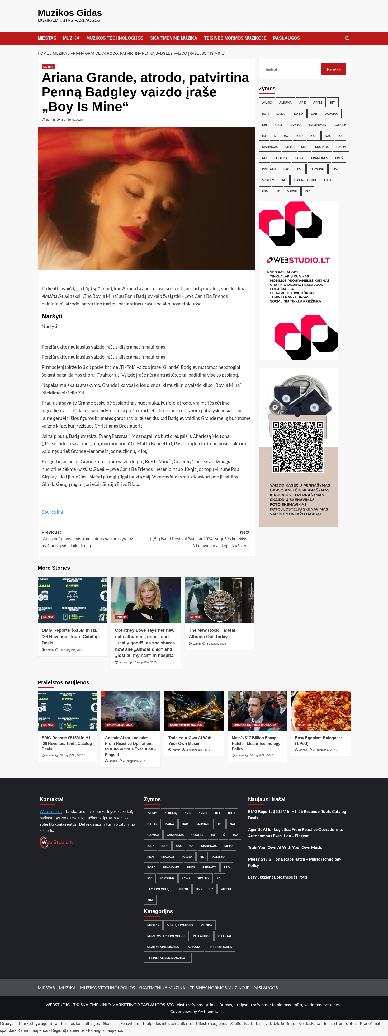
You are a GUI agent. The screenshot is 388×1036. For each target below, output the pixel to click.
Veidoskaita (309, 1023)
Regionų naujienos (68, 1030)
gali (278, 124)
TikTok (329, 180)
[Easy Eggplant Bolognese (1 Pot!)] (321, 711)
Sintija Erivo (114, 484)
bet (332, 102)
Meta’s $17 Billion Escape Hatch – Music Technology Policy (256, 743)
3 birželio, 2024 (72, 120)
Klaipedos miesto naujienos (168, 1023)
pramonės (319, 158)
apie (302, 102)
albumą (285, 102)
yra (308, 191)
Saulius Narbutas (245, 1023)
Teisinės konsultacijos (80, 1023)
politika (281, 158)
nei (264, 158)
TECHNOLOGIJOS (119, 724)
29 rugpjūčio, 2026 (325, 749)
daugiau (331, 113)
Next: (200, 539)
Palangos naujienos (105, 1030)
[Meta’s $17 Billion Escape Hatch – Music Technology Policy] (257, 711)
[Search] (347, 38)
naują (341, 146)
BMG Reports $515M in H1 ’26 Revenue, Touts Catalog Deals (70, 636)
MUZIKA (71, 38)
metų (289, 146)
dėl (265, 124)
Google (340, 124)
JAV (286, 135)
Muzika (48, 66)
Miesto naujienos (211, 1023)
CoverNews (181, 1011)
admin (50, 120)
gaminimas (317, 124)
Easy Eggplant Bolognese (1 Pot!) (277, 877)
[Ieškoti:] (292, 69)
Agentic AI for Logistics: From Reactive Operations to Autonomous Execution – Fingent (295, 832)
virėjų (292, 191)
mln (304, 146)
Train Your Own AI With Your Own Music (285, 847)
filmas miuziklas (176, 477)
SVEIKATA (193, 947)
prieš (339, 158)
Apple (317, 102)
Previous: (87, 539)
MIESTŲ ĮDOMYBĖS (180, 925)
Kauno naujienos (32, 1030)
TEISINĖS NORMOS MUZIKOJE (235, 38)
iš (274, 135)
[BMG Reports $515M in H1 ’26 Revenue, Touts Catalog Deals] (72, 600)
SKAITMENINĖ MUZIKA (173, 38)
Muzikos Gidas (70, 12)
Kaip (313, 135)
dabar (281, 113)
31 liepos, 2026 (216, 643)
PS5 (299, 169)
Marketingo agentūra (38, 1023)
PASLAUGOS (286, 38)
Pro (286, 169)
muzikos (322, 146)
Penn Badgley (139, 296)
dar (314, 113)
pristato (269, 169)
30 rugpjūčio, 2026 (71, 650)
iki (264, 135)
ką (340, 135)
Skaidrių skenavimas (121, 1023)
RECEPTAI (304, 724)
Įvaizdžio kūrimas (280, 1023)
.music (267, 102)
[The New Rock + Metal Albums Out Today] (219, 600)
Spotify (268, 180)
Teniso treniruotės (340, 1023)
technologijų (305, 180)
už (278, 191)
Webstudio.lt (51, 811)
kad (299, 135)
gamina (295, 124)
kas (328, 135)
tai (284, 180)
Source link (53, 512)
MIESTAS (47, 38)
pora (299, 158)
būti (265, 113)
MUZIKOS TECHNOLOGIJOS (115, 38)
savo (336, 169)
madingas (270, 146)
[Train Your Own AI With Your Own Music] (194, 711)
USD (265, 191)
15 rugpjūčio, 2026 (145, 662)
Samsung (317, 169)
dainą (298, 113)
